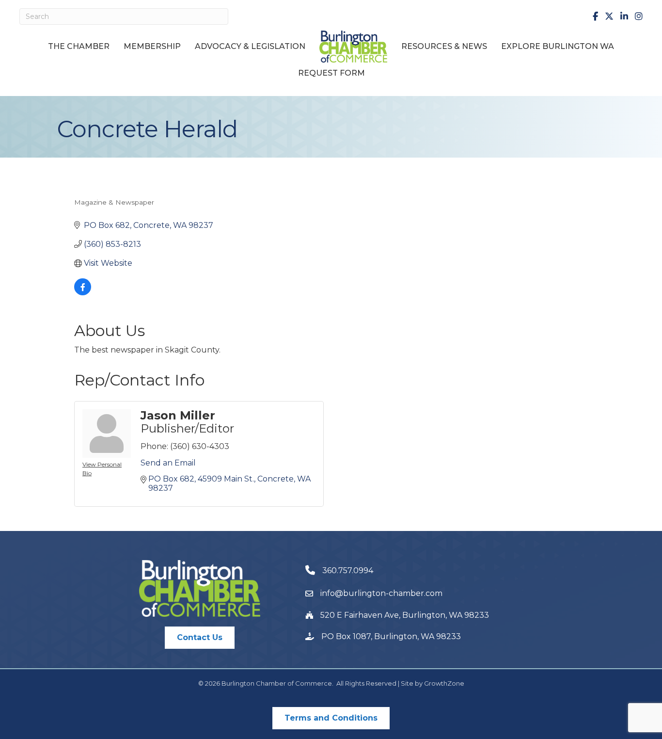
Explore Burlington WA (557, 46)
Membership (152, 46)
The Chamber (79, 46)
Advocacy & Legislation (250, 46)
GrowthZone (444, 683)
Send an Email (168, 462)
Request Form (331, 73)
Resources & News (444, 46)
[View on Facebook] (82, 292)
